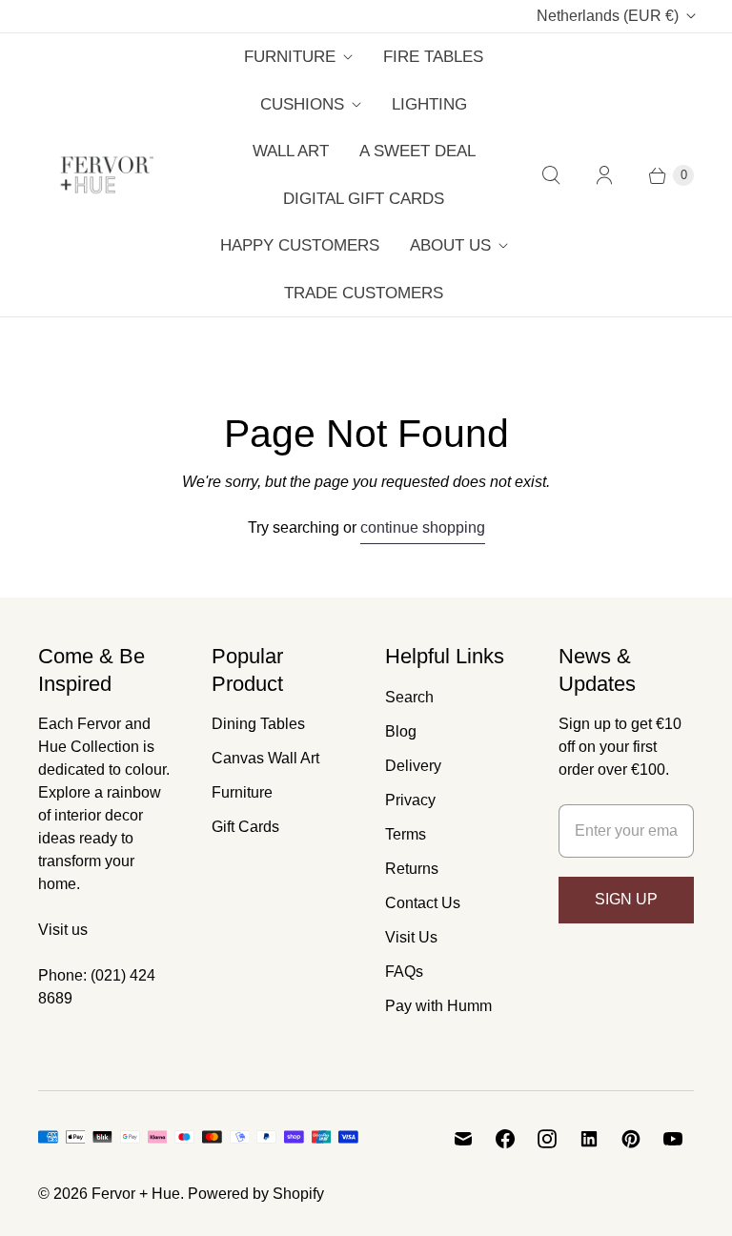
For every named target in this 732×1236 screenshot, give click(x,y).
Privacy (410, 800)
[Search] (551, 175)
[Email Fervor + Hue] (463, 1139)
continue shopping (422, 527)
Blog (401, 731)
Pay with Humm (438, 1006)
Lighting (429, 104)
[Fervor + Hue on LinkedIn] (589, 1139)
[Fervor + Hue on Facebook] (505, 1139)
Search (409, 697)
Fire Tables (433, 57)
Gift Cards (245, 827)
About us (450, 245)
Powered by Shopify (256, 1193)
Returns (411, 869)
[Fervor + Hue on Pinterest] (631, 1139)
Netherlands (608, 16)
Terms (405, 834)
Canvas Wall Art (265, 758)
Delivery (413, 766)
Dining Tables (258, 724)
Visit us (63, 930)
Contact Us (422, 903)
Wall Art (291, 151)
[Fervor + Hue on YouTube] (673, 1139)
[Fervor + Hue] (107, 175)
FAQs (404, 971)
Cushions (302, 104)
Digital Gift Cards (363, 199)
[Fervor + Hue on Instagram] (547, 1139)
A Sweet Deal (417, 151)
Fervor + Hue (136, 1193)
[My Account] (604, 175)
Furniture (290, 57)
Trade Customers (363, 293)
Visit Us (411, 937)
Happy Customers (299, 245)
